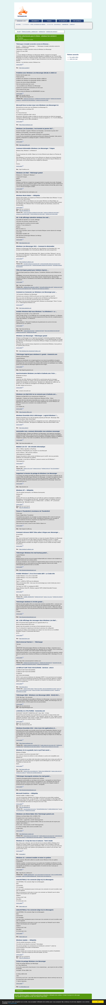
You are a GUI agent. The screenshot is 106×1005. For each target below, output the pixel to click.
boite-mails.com (23, 906)
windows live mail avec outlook (31, 287)
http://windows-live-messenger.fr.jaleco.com (30, 351)
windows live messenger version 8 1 (31, 662)
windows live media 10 (21, 772)
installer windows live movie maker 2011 (46, 835)
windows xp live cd (46, 468)
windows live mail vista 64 (21, 332)
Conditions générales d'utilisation (39, 995)
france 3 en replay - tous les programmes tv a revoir (45, 688)
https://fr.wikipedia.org (24, 210)
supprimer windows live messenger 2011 (24, 265)
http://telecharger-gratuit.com (26, 834)
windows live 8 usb (39, 596)
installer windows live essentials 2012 (32, 745)
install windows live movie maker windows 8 (32, 746)
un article (57, 24)
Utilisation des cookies (55, 995)
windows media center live (56, 771)
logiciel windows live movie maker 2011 (31, 835)
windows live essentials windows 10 (34, 772)
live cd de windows (55, 468)
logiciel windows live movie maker (37, 214)
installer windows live (29, 596)
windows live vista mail (31, 332)
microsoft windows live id (42, 809)
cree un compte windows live (29, 876)
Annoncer (65, 24)
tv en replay (63, 21)
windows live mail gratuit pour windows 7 (40, 288)
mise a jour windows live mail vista (52, 330)
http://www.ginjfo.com (24, 145)
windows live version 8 (58, 596)
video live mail (73, 59)
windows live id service (30, 810)
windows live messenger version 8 (42, 98)
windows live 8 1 (20, 598)
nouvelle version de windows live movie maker (50, 746)
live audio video (74, 57)
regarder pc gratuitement (35, 21)
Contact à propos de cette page (71, 995)
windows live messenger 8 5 (46, 662)
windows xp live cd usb (28, 468)
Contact (72, 24)
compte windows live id (53, 809)
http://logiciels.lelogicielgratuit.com (27, 570)
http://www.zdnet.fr (23, 428)
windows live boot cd (37, 468)
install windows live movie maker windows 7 (34, 837)
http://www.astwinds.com (25, 308)
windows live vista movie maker (22, 214)
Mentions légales (24, 995)
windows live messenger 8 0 (29, 98)
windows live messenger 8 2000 (42, 100)
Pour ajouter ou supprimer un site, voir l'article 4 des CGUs (31, 996)
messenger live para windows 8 (28, 100)
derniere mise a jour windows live (31, 771)
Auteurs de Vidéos (39, 24)
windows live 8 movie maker (52, 214)
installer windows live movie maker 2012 (48, 745)
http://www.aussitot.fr (24, 67)
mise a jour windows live (45, 771)
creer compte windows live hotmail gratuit (42, 874)
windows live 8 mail (58, 287)
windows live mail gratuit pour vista (23, 288)
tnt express (77, 21)
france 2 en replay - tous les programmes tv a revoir (43, 690)
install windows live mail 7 (29, 330)
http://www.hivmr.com (24, 243)
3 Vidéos (25, 39)
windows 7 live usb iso (48, 596)
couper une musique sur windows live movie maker (33, 212)
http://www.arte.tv (23, 686)
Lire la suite (19, 64)
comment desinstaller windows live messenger (42, 265)
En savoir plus (12, 1003)
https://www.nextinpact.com (26, 124)
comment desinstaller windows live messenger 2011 (50, 263)
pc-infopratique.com (24, 986)
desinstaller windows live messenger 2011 (31, 263)
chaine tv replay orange (29, 688)
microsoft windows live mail (46, 287)
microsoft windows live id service (30, 809)
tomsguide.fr (22, 854)
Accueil (18, 24)
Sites (31, 24)
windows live (21, 21)
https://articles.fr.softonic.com (26, 261)
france (49, 21)
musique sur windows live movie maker (51, 212)
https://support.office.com (25, 412)
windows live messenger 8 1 (43, 664)
